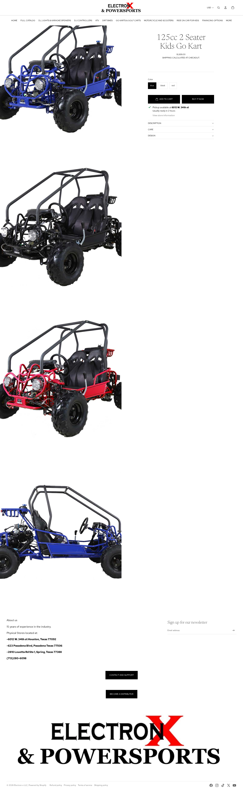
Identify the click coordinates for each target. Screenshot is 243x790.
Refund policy (56, 785)
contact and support (121, 675)
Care (150, 129)
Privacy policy (70, 785)
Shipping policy (101, 785)
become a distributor (121, 694)
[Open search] (218, 7)
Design (151, 135)
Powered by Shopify (37, 785)
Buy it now (198, 99)
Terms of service (85, 785)
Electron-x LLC (21, 785)
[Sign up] (233, 630)
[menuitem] (14, 20)
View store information (164, 115)
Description (154, 123)
